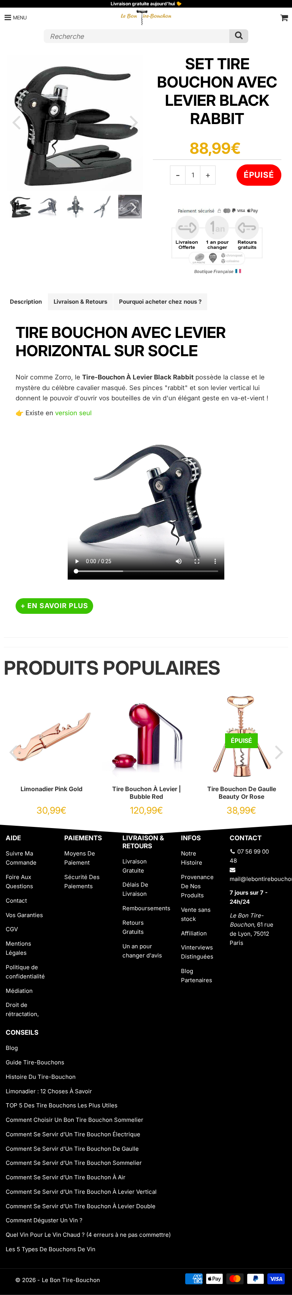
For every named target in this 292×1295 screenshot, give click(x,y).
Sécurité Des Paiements (82, 881)
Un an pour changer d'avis (142, 951)
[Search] (238, 36)
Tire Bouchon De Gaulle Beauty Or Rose (241, 792)
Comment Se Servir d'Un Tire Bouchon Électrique (73, 1134)
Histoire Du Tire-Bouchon (41, 1076)
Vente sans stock (196, 914)
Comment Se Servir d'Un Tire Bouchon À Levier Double (81, 1206)
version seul (73, 413)
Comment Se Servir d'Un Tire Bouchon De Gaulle (72, 1148)
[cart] (284, 17)
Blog (12, 1047)
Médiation (19, 990)
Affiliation (194, 933)
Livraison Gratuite (134, 866)
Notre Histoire (191, 858)
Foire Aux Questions (19, 881)
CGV (12, 929)
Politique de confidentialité (25, 972)
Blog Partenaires (196, 975)
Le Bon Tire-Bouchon (71, 1280)
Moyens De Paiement (79, 858)
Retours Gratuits (133, 927)
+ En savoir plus (54, 606)
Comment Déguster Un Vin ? (44, 1220)
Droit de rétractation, (22, 1009)
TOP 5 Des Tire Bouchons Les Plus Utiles (61, 1105)
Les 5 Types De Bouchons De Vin (50, 1249)
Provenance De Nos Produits (197, 886)
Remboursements (146, 908)
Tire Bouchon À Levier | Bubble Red (146, 792)
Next (134, 122)
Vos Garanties (24, 915)
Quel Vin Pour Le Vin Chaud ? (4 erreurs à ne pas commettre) (88, 1234)
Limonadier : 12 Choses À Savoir (49, 1091)
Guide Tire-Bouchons (35, 1062)
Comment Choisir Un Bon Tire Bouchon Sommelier (74, 1119)
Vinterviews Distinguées (197, 952)
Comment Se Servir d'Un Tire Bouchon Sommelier (74, 1162)
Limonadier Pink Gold (52, 789)
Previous (16, 122)
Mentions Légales (18, 948)
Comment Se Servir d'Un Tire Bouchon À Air (65, 1177)
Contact (16, 900)
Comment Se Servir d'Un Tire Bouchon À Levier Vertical (81, 1191)
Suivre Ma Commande (21, 858)
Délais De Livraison (135, 889)
